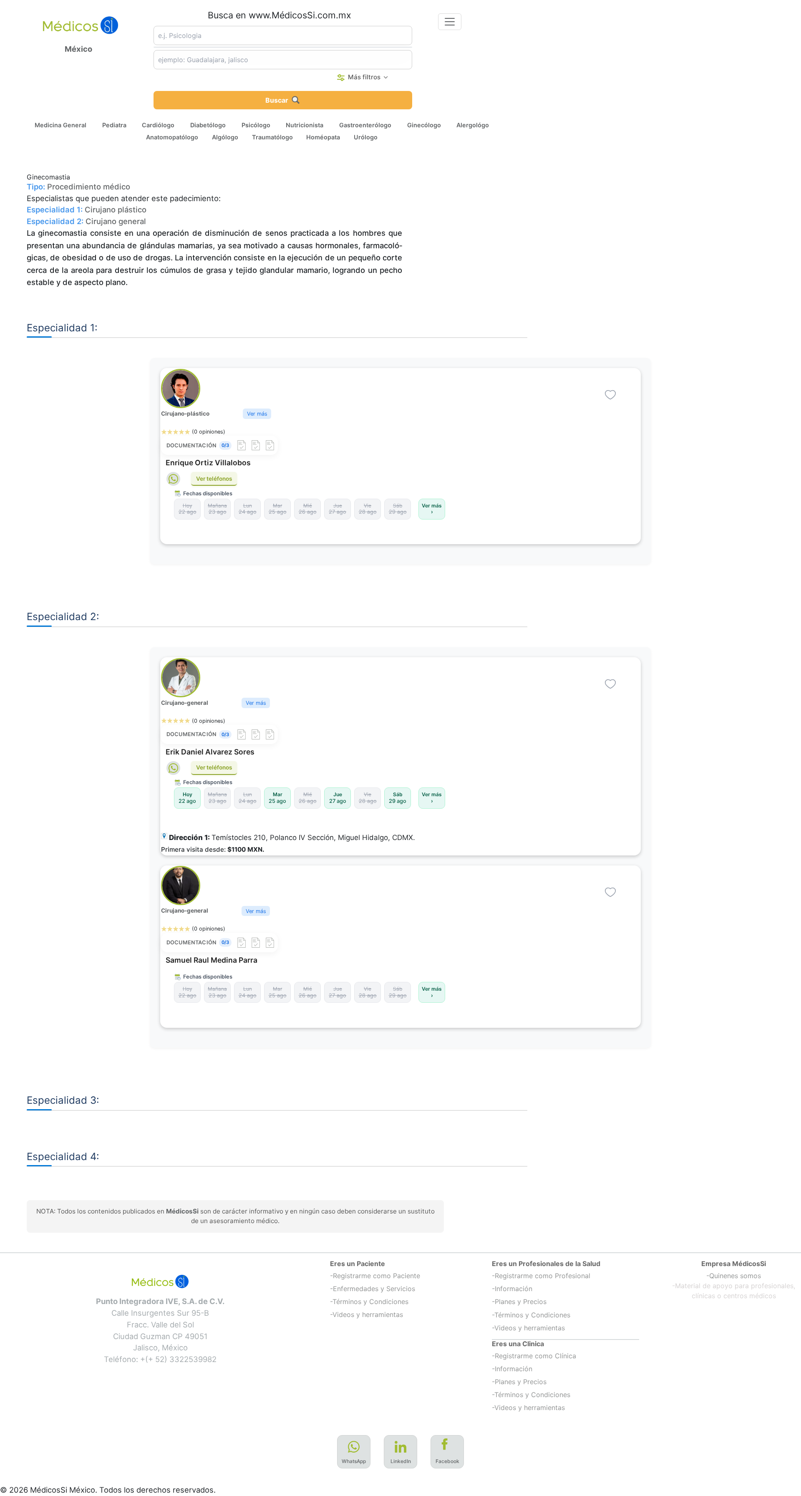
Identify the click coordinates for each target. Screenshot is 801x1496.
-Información (512, 1288)
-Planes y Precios (519, 1301)
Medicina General (60, 124)
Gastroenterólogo (365, 124)
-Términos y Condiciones (369, 1301)
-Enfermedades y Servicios (372, 1288)
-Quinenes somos (733, 1275)
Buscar (276, 100)
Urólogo (366, 137)
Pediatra (114, 124)
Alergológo (472, 124)
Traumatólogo (272, 137)
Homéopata (323, 137)
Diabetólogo (208, 124)
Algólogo (225, 137)
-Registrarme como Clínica (534, 1356)
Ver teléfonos (214, 478)
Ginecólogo (424, 124)
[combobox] (283, 35)
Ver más (257, 414)
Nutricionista (304, 124)
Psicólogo (256, 124)
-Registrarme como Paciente (375, 1275)
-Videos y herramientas (366, 1314)
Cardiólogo (158, 124)
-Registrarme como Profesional (541, 1275)
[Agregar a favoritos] (610, 395)
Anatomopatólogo (172, 137)
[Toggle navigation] (449, 21)
